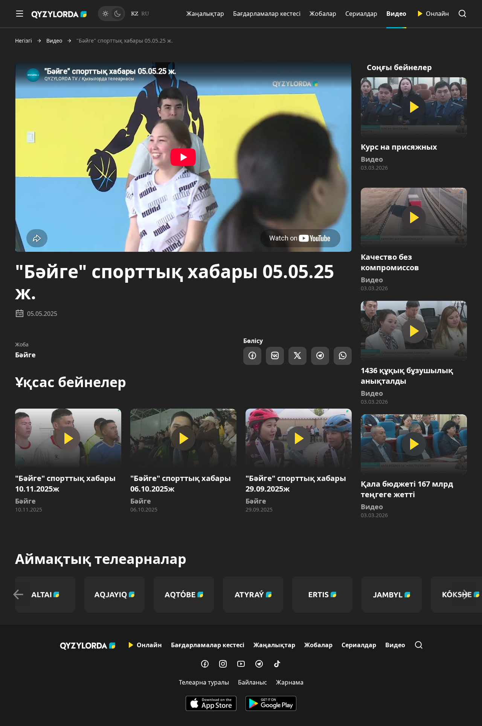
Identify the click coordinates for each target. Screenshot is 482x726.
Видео (396, 13)
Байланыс (252, 682)
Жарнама (290, 682)
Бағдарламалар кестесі (266, 13)
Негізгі (23, 40)
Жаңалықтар (205, 13)
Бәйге (25, 354)
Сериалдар (361, 13)
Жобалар (323, 13)
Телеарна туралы (204, 682)
